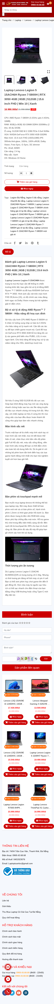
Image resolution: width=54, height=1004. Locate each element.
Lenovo (28, 20)
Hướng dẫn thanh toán (12, 959)
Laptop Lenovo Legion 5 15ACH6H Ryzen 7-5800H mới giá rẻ (29, 231)
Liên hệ (5, 900)
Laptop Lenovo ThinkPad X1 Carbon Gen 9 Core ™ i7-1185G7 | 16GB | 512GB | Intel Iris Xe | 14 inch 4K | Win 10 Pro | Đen (40, 806)
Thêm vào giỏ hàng (28, 182)
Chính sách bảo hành (12, 931)
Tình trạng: (9, 166)
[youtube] (19, 993)
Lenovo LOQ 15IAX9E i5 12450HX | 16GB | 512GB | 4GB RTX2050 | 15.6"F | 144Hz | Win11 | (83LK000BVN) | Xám (14, 754)
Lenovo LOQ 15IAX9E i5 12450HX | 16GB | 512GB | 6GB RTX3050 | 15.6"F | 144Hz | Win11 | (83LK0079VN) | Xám (14, 702)
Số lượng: (9, 173)
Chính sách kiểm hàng (12, 948)
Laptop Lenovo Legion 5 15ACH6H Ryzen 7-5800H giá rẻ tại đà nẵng (27, 224)
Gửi (46, 658)
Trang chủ (6, 20)
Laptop (18, 20)
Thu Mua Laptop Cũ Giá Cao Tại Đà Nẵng (21, 912)
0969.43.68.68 (37, 5)
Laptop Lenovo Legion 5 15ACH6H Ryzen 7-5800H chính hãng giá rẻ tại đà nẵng (29, 207)
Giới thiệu (6, 906)
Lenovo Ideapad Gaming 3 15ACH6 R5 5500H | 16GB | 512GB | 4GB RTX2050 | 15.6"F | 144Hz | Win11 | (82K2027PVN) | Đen (40, 702)
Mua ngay (28, 188)
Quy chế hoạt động (11, 917)
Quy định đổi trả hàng (12, 954)
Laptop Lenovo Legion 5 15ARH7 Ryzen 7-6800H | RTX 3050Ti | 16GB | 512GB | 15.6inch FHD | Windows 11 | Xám (40, 754)
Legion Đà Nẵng (17, 197)
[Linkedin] (26, 243)
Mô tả (8, 252)
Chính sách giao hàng (12, 942)
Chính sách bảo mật (11, 937)
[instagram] (26, 993)
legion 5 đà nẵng (34, 197)
